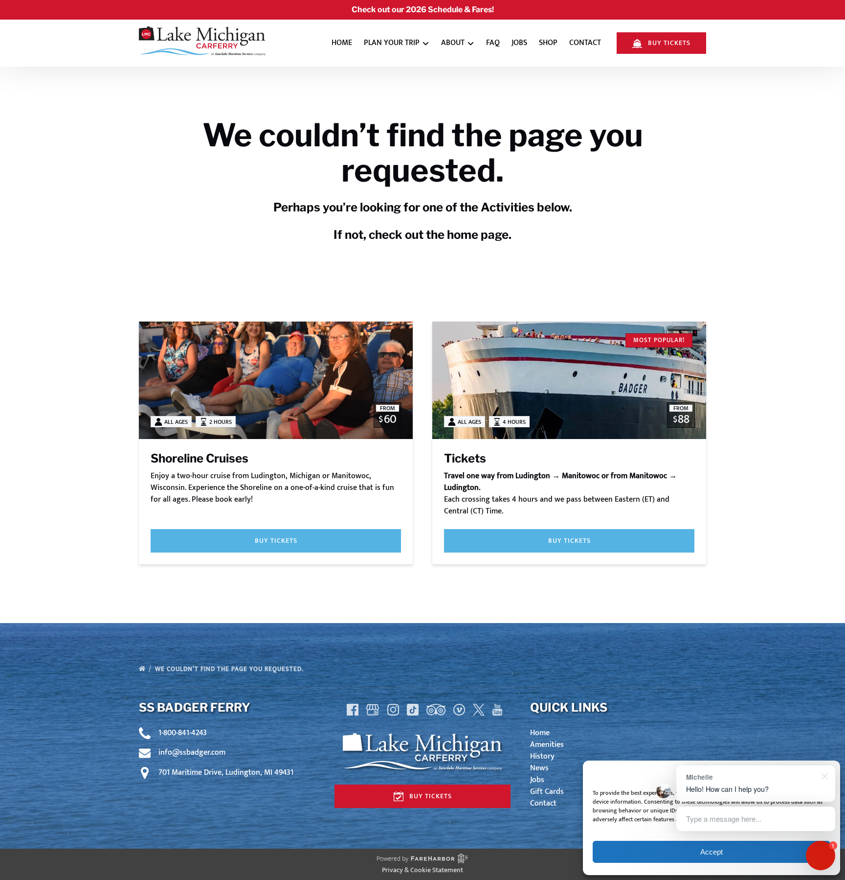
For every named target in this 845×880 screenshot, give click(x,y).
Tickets (465, 458)
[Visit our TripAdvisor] (435, 710)
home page (478, 235)
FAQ (493, 42)
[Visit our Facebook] (352, 710)
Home (342, 42)
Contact (585, 42)
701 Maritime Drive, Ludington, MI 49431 (225, 772)
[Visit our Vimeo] (459, 710)
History (542, 756)
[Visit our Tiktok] (413, 710)
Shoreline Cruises (199, 458)
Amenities (547, 744)
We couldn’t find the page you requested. (230, 669)
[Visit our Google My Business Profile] (372, 710)
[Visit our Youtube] (497, 710)
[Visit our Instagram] (393, 710)
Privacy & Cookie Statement (422, 870)
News (539, 768)
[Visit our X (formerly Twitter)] (479, 710)
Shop (548, 42)
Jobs (519, 42)
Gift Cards (547, 791)
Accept (711, 852)
